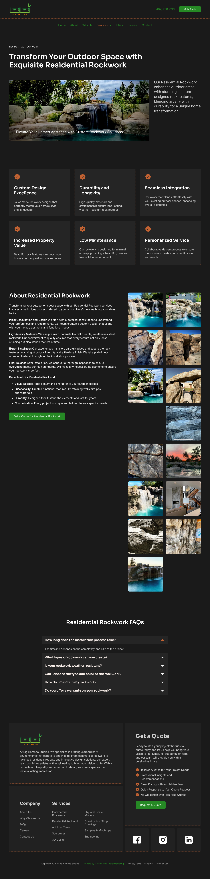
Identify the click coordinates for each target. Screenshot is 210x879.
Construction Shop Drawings (96, 823)
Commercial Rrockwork (59, 814)
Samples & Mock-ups (98, 830)
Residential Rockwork (65, 821)
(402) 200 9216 (165, 9)
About (74, 25)
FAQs (119, 25)
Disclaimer (148, 863)
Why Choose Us (30, 818)
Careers (132, 25)
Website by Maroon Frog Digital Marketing (103, 863)
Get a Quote (190, 9)
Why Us (87, 25)
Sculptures (58, 833)
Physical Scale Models (94, 814)
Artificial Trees (61, 827)
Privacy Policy (134, 863)
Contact (147, 25)
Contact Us (27, 836)
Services (102, 25)
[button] (105, 640)
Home (62, 25)
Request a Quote (150, 804)
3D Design (58, 839)
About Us (26, 812)
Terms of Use (161, 863)
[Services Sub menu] (110, 25)
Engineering (92, 836)
